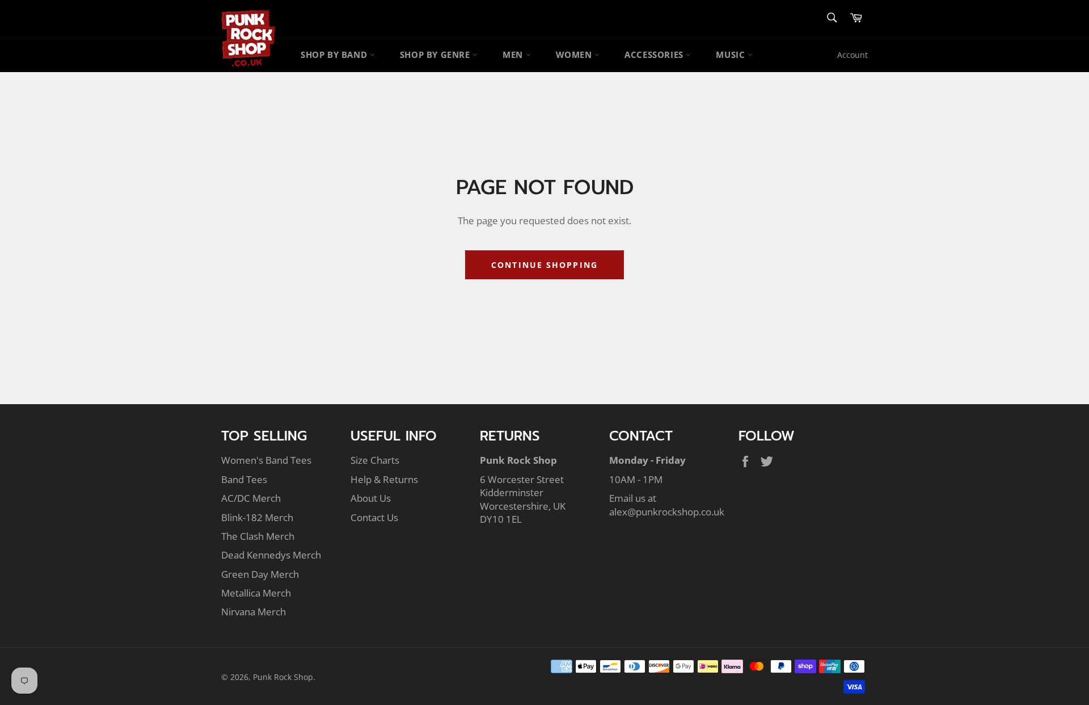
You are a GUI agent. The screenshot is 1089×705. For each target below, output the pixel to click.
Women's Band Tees (266, 460)
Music (732, 54)
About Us (371, 498)
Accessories (655, 54)
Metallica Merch (256, 592)
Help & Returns (384, 479)
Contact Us (374, 517)
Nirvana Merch (253, 611)
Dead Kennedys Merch (271, 554)
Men (514, 54)
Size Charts (375, 460)
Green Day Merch (260, 574)
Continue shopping (544, 264)
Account (852, 54)
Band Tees (244, 479)
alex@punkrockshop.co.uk (666, 511)
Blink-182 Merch (257, 517)
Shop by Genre (436, 54)
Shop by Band (335, 54)
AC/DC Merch (251, 498)
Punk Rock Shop (283, 677)
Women (575, 54)
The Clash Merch (257, 536)
